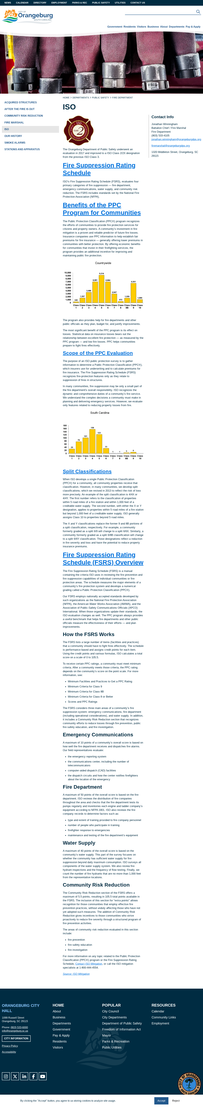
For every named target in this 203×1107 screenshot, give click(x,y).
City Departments (114, 1017)
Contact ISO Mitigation (88, 963)
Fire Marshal (14, 122)
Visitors (141, 26)
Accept (161, 1100)
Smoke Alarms (14, 142)
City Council (110, 1011)
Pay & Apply (193, 26)
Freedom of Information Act (121, 1029)
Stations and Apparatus (22, 149)
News (7, 2)
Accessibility (9, 1052)
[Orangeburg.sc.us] (27, 17)
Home (66, 97)
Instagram (6, 1076)
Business (153, 26)
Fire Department (122, 97)
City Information (16, 1038)
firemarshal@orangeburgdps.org (170, 145)
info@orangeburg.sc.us (15, 1031)
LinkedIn (24, 1076)
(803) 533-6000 (19, 1027)
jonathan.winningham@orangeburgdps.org (176, 139)
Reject (176, 1100)
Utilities (120, 2)
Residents (130, 26)
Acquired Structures (20, 102)
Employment (59, 2)
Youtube (43, 1076)
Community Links (164, 1017)
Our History (13, 136)
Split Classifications (87, 471)
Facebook (33, 1076)
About (164, 26)
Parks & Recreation (115, 1041)
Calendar (22, 2)
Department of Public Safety (122, 1023)
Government (114, 26)
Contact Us (138, 2)
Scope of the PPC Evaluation (98, 353)
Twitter (15, 1076)
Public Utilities (111, 1047)
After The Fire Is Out (19, 109)
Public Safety (101, 2)
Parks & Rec (79, 2)
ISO (6, 129)
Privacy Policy (10, 1046)
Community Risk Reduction (23, 115)
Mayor (106, 1035)
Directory (39, 2)
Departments (176, 26)
